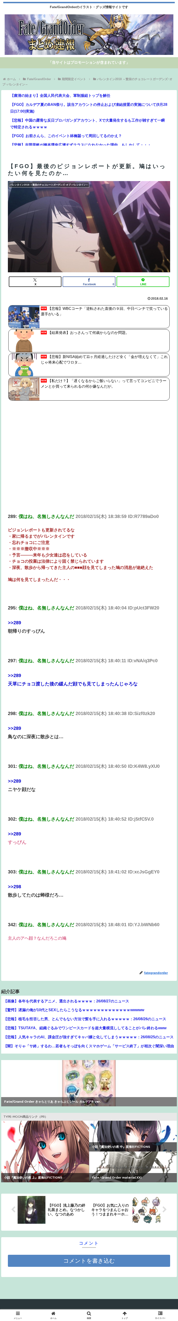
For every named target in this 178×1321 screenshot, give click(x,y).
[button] (164, 892)
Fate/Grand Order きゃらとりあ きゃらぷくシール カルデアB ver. (52, 1101)
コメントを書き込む (89, 1261)
